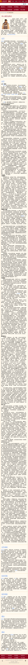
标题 (16, 1)
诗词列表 (9, 9)
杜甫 (2, 94)
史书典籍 (16, 9)
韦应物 (12, 94)
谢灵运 (2, 41)
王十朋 (18, 293)
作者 (13, 1)
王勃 (4, 102)
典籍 (23, 1)
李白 (24, 93)
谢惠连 (20, 68)
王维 (5, 94)
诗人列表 (22, 9)
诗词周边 (16, 6)
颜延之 (20, 86)
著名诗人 (3, 6)
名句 (19, 1)
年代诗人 (3, 9)
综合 (9, 1)
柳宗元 (16, 94)
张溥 (7, 648)
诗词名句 (22, 6)
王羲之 (21, 43)
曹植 (13, 608)
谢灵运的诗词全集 (11, 34)
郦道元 (22, 215)
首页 (1, 12)
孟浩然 (8, 94)
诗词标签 (9, 6)
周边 (26, 1)
